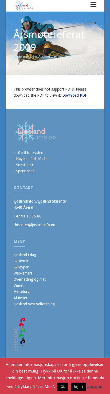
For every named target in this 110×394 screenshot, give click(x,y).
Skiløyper (21, 267)
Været (18, 285)
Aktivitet (20, 298)
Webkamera (23, 273)
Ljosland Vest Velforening (34, 304)
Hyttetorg (22, 291)
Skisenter (21, 261)
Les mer (95, 386)
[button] (93, 4)
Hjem (18, 56)
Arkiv (30, 56)
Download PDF (74, 95)
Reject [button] (78, 387)
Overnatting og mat (30, 279)
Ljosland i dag (25, 255)
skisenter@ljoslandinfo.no (34, 225)
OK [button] (63, 387)
